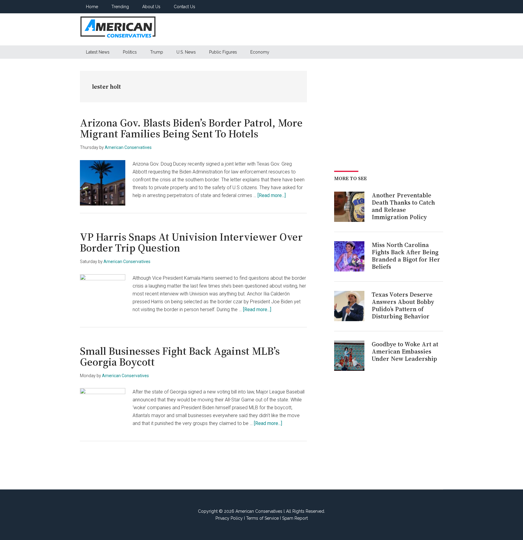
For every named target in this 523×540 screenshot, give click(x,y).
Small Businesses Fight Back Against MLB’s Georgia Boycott (180, 356)
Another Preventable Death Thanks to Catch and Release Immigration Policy (403, 206)
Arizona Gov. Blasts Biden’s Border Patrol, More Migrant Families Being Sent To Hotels (191, 128)
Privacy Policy (229, 518)
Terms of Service (262, 518)
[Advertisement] (333, 29)
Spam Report (295, 518)
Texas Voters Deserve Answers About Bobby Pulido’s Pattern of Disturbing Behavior (403, 305)
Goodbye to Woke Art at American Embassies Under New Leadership (405, 351)
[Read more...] (272, 195)
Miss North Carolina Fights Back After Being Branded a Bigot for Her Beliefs (406, 256)
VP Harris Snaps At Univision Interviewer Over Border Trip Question (191, 242)
